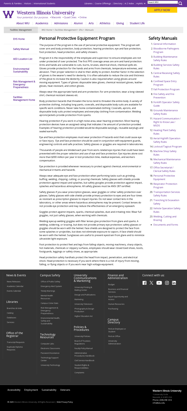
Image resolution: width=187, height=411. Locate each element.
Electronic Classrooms (50, 348)
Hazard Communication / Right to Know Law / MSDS (167, 122)
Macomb (56, 17)
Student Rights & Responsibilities (82, 366)
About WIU (23, 23)
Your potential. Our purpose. (32, 17)
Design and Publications (85, 294)
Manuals (89, 29)
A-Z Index (129, 3)
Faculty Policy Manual (84, 348)
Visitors (27, 3)
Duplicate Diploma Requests (15, 348)
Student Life (137, 23)
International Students (44, 3)
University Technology (50, 365)
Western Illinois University (46, 13)
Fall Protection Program (166, 89)
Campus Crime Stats (49, 303)
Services (10, 322)
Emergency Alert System (51, 286)
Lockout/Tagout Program (167, 146)
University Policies (82, 336)
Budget (111, 284)
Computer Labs (47, 343)
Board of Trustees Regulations (82, 342)
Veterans (65, 389)
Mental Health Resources (47, 297)
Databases (11, 317)
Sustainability (49, 389)
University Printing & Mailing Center (83, 288)
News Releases (13, 281)
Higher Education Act (83, 316)
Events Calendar (14, 291)
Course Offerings (103, 3)
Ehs (81, 29)
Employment (31, 389)
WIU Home (46, 29)
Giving (120, 23)
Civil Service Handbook (84, 360)
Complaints (79, 372)
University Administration (114, 342)
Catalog (10, 313)
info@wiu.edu (159, 403)
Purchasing (113, 308)
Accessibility (13, 389)
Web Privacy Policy (65, 402)
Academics (42, 23)
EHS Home (19, 39)
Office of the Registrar (14, 334)
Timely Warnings (48, 291)
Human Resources (116, 304)
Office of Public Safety (50, 281)
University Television (83, 304)
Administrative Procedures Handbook (85, 354)
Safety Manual (21, 49)
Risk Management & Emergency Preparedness (24, 84)
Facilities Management (65, 29)
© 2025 (10, 402)
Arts (91, 23)
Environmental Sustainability (21, 70)
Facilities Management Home (24, 98)
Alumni (78, 23)
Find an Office (114, 336)
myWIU (139, 3)
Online (83, 17)
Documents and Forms (165, 224)
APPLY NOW (162, 10)
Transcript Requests (16, 342)
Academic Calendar (15, 286)
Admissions (61, 23)
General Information (164, 43)
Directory (117, 3)
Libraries (88, 3)
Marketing (79, 299)
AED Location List (22, 59)
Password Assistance (50, 353)
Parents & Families (13, 3)
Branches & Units (14, 308)
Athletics (105, 23)
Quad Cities (70, 17)
